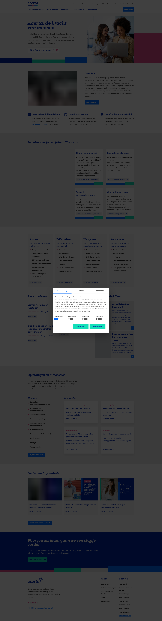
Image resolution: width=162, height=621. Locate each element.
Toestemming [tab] (62, 291)
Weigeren (80, 326)
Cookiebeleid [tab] (100, 291)
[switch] (70, 319)
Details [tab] (81, 291)
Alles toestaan (97, 326)
